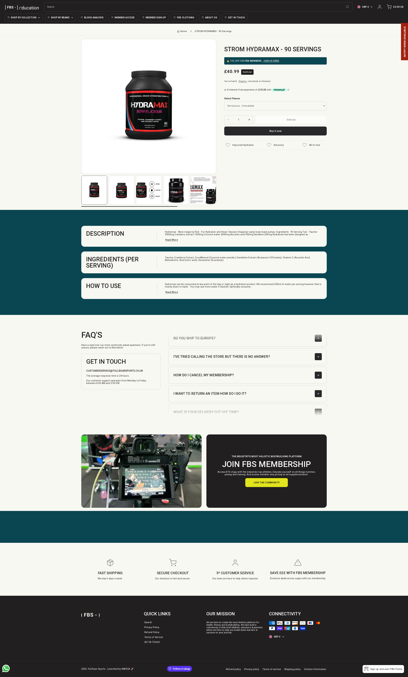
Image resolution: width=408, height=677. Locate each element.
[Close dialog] (262, 296)
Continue (173, 359)
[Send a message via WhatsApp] (6, 668)
